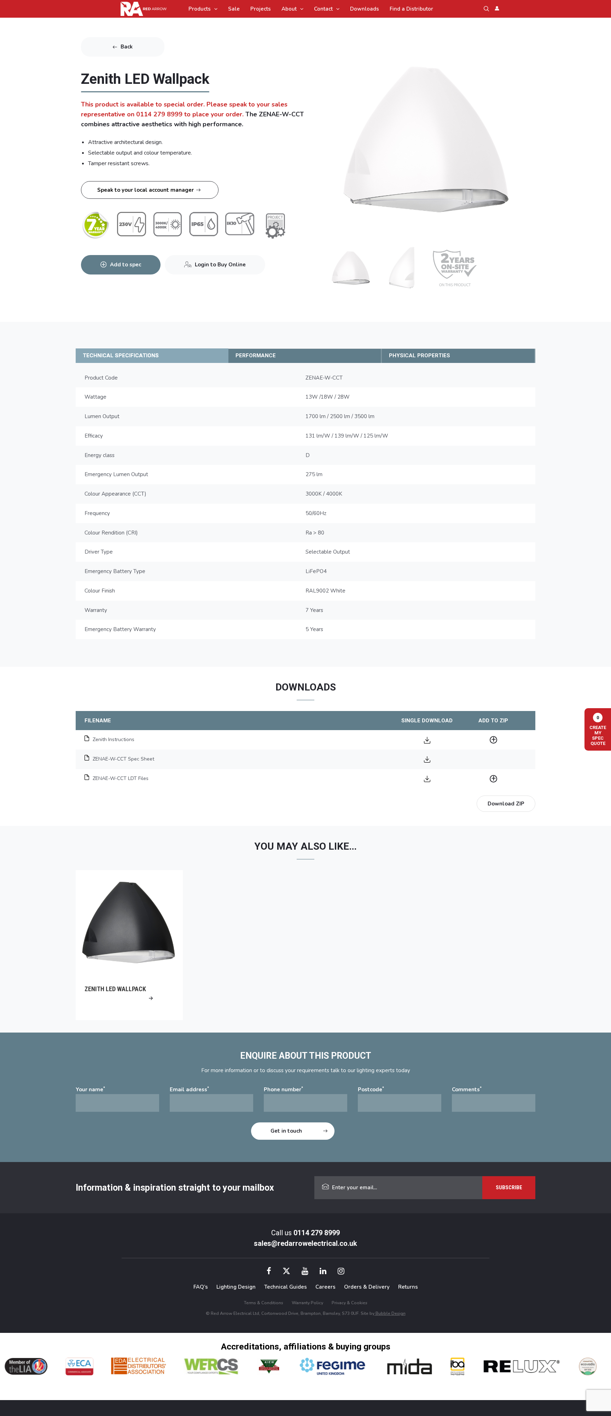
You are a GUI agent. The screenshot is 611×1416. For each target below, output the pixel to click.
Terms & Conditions (263, 1303)
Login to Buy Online (220, 264)
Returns (408, 1286)
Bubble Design (390, 1313)
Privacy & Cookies (349, 1303)
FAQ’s (200, 1286)
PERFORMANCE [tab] (255, 355)
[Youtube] (305, 1272)
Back (127, 46)
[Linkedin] (323, 1272)
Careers (325, 1286)
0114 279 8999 (316, 1233)
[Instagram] (341, 1272)
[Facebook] (269, 1272)
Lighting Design (236, 1286)
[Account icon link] (497, 8)
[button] (214, 9)
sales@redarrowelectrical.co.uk (305, 1243)
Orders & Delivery (367, 1286)
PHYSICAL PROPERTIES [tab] (419, 355)
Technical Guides (285, 1286)
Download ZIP (506, 803)
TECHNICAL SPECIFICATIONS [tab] (121, 355)
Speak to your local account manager (145, 189)
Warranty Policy (307, 1303)
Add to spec (125, 264)
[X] (286, 1272)
